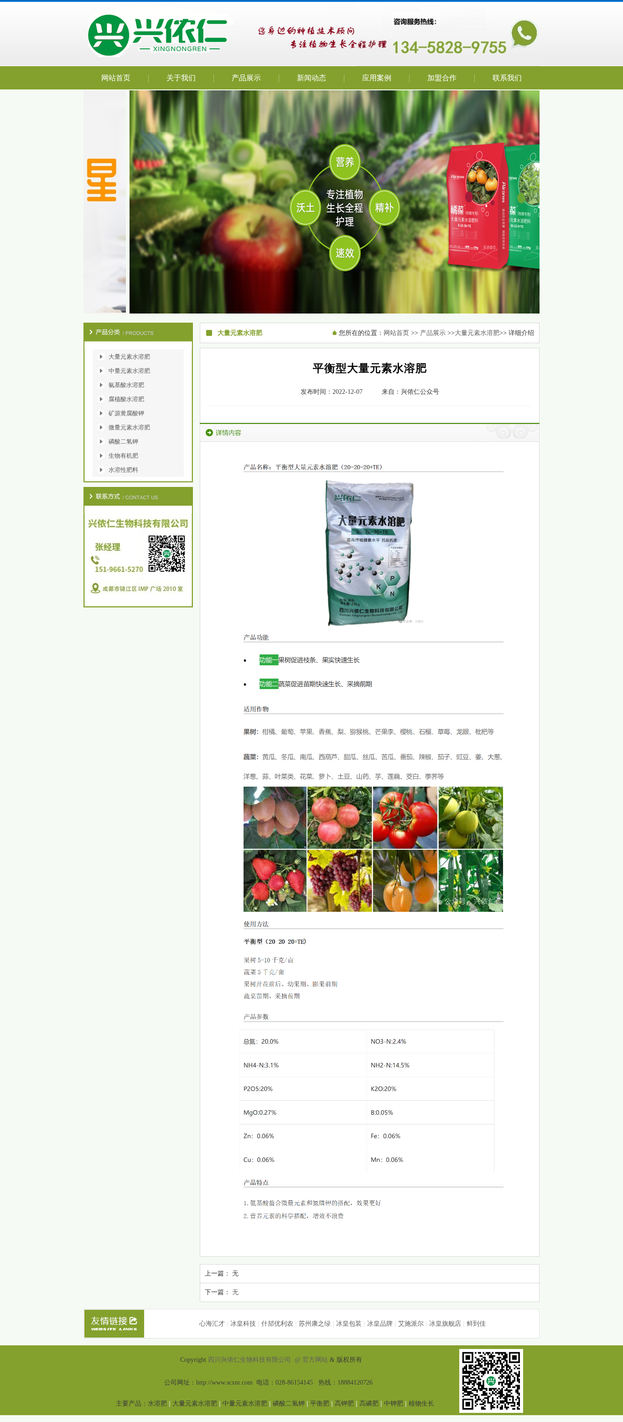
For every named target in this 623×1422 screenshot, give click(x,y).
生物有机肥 (123, 455)
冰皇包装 (349, 1323)
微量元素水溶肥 (129, 427)
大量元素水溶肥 (129, 356)
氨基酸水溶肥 (126, 385)
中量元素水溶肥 (129, 370)
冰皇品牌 (380, 1323)
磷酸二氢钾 (123, 441)
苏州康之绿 (315, 1323)
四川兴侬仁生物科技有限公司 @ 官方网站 (269, 1359)
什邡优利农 (277, 1323)
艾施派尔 (411, 1323)
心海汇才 (212, 1323)
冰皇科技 (243, 1323)
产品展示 (433, 332)
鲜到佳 (476, 1323)
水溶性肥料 (123, 469)
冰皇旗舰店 (445, 1323)
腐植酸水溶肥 (126, 399)
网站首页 (396, 332)
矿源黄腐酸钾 (126, 413)
